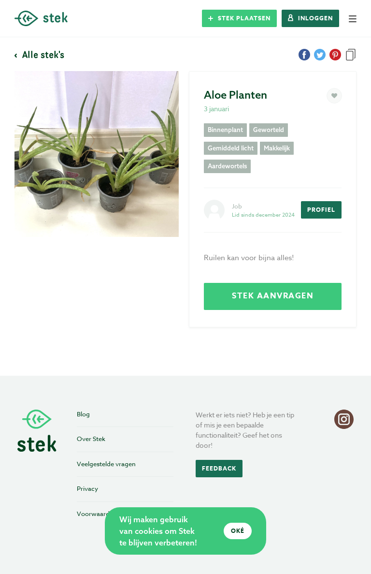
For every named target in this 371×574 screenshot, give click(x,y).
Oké (237, 531)
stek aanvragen (273, 296)
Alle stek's (42, 54)
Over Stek (91, 438)
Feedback (219, 468)
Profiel (321, 210)
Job (237, 206)
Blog (83, 414)
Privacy (87, 488)
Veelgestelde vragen (106, 463)
